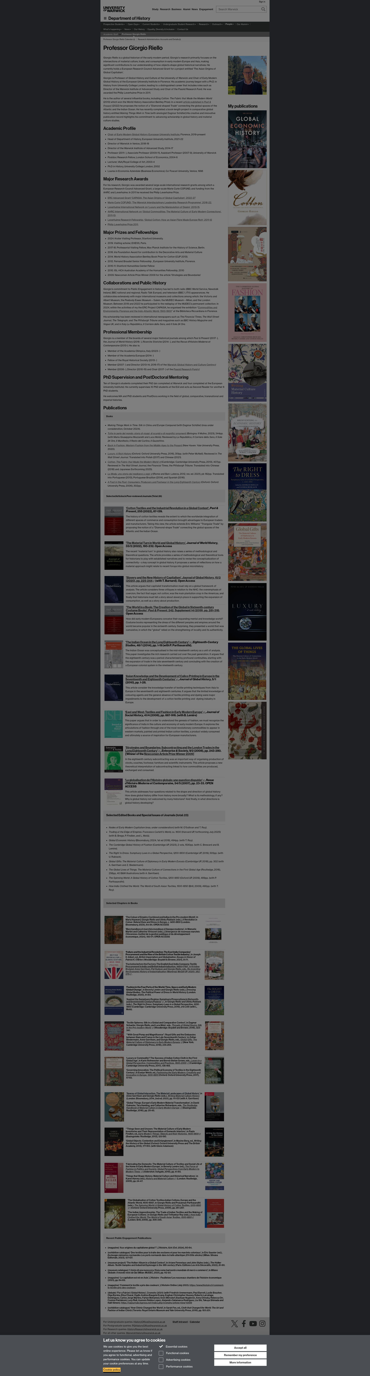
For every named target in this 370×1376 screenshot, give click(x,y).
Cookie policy (111, 1369)
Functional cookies (177, 1353)
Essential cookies (176, 1346)
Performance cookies (179, 1366)
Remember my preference (240, 1355)
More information (240, 1362)
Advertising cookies (177, 1360)
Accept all (240, 1347)
